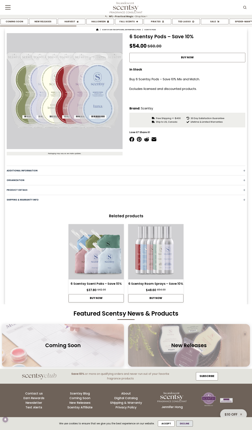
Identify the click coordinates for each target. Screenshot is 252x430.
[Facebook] (131, 139)
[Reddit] (146, 139)
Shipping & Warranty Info (23, 199)
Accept (166, 423)
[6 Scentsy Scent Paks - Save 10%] (96, 252)
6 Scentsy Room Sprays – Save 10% (155, 283)
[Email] (154, 139)
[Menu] (8, 7)
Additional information (22, 170)
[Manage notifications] (5, 419)
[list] (126, 16)
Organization (15, 180)
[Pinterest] (139, 139)
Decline (184, 423)
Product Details (17, 190)
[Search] (245, 7)
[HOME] (97, 29)
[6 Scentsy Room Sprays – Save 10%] (155, 252)
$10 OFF (231, 414)
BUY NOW (187, 57)
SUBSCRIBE (207, 376)
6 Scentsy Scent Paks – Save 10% (96, 283)
